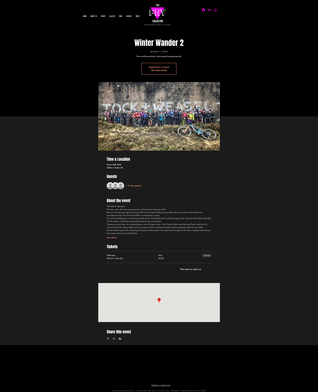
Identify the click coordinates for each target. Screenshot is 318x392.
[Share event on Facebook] (108, 339)
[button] (217, 10)
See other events (159, 70)
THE (157, 5)
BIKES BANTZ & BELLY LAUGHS (157, 25)
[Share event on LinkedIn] (120, 339)
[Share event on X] (114, 339)
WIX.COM (200, 391)
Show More (112, 237)
